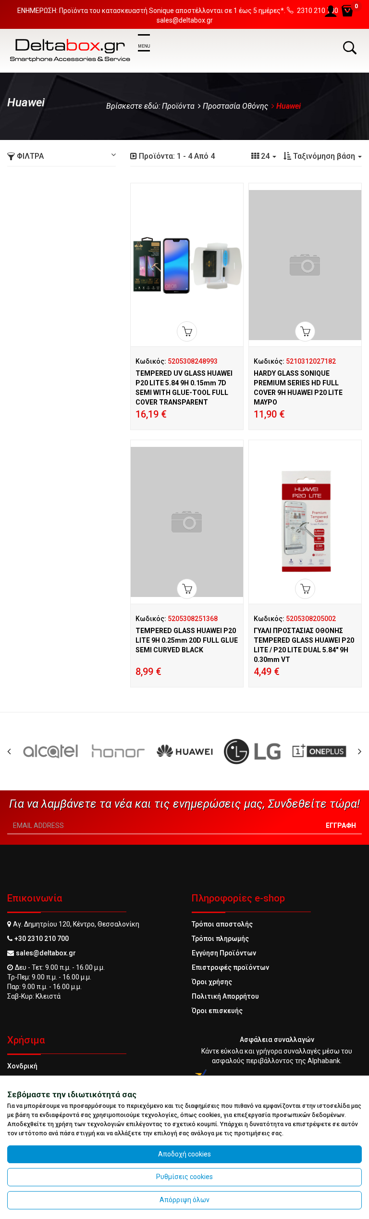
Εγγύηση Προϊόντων (224, 953)
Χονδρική (22, 1066)
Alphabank (324, 1061)
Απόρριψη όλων (184, 1200)
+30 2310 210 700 (41, 938)
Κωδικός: (176, 361)
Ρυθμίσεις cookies (184, 1177)
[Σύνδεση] (330, 11)
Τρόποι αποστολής (222, 924)
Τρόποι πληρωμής (220, 938)
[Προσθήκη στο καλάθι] (187, 331)
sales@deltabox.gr (46, 953)
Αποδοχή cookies (184, 1154)
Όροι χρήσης (212, 982)
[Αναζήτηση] (350, 47)
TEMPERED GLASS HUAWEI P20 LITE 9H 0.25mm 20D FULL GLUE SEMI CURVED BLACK (186, 640)
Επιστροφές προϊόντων (230, 967)
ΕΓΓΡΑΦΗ (341, 825)
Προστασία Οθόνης (235, 106)
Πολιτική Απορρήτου (225, 996)
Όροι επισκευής (217, 1011)
